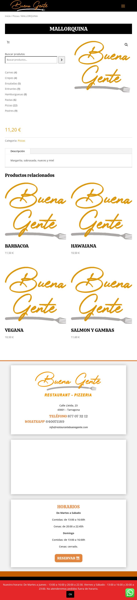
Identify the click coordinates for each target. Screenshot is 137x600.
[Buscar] (61, 59)
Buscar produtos (15, 54)
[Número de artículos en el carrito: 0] (8, 42)
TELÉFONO (68, 416)
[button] (126, 44)
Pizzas (16, 16)
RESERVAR (66, 558)
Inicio (8, 16)
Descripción (18, 151)
